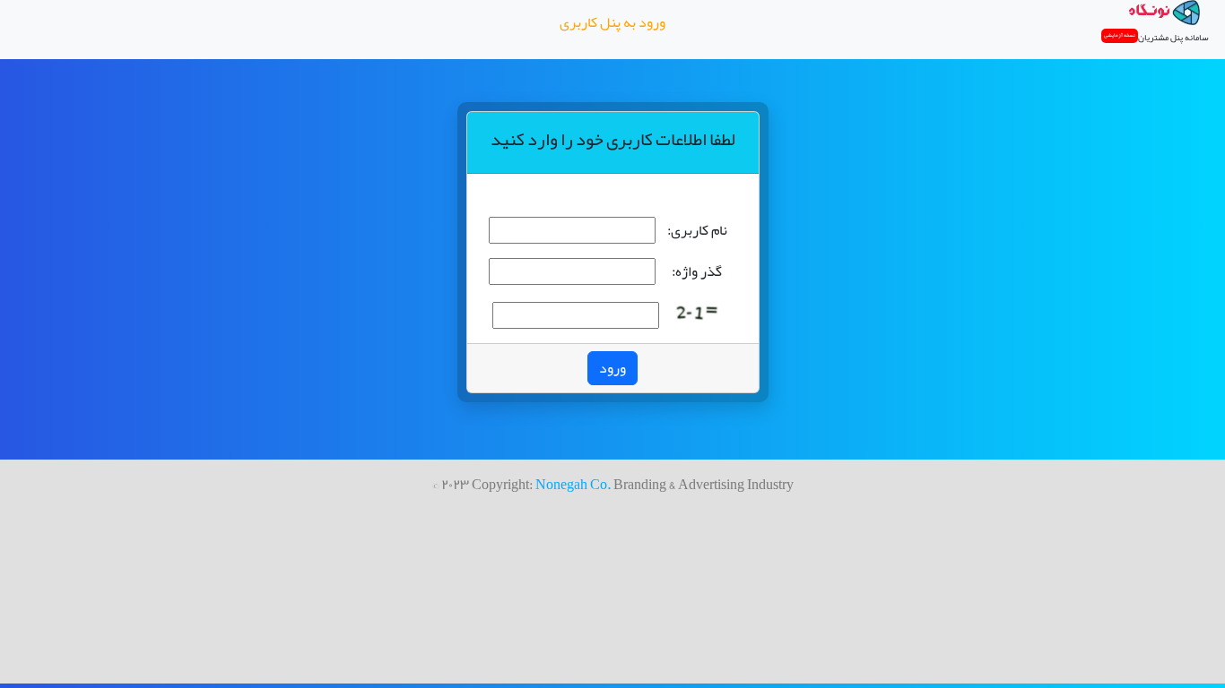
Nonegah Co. (573, 484)
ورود (612, 368)
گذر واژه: (697, 271)
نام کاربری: (697, 230)
